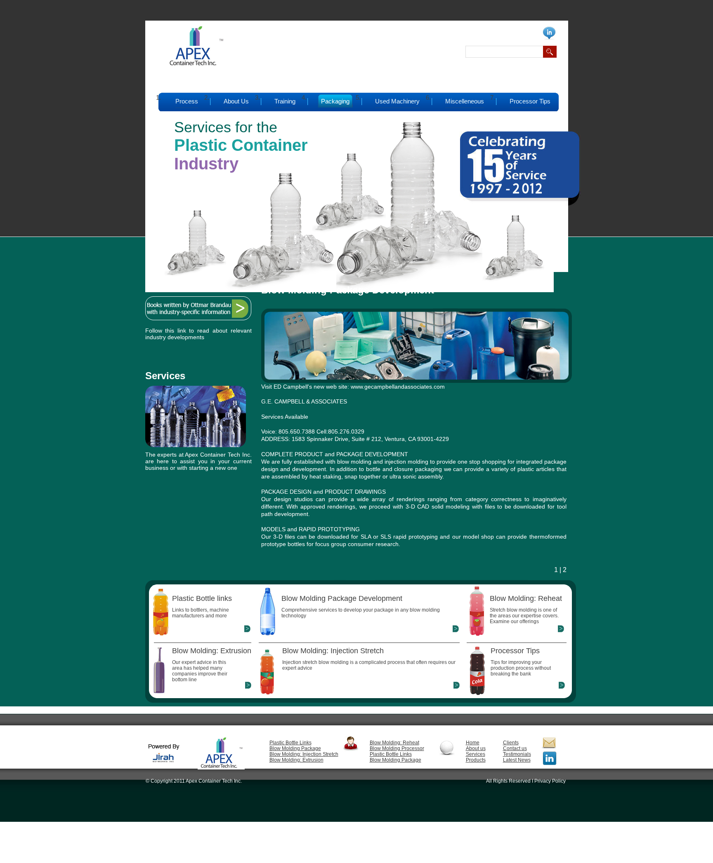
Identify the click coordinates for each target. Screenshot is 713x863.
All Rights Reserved (508, 781)
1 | (557, 569)
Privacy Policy (550, 781)
